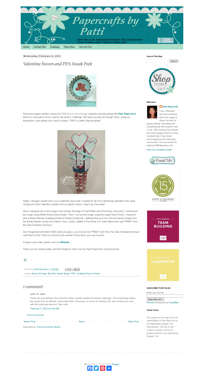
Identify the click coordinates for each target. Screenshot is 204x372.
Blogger (115, 364)
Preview (151, 302)
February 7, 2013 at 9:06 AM (44, 308)
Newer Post (29, 321)
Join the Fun (85, 47)
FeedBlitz (173, 302)
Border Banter (63, 274)
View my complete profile (159, 149)
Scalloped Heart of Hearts (88, 274)
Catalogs (54, 47)
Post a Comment (35, 315)
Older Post (133, 321)
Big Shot (52, 274)
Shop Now (69, 47)
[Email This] (66, 269)
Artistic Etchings (39, 274)
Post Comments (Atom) (48, 327)
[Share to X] (72, 269)
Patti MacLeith (170, 106)
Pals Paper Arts (126, 113)
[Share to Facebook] (75, 269)
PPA (73, 274)
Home (26, 47)
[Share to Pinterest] (78, 269)
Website (64, 242)
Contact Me (40, 47)
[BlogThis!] (69, 269)
